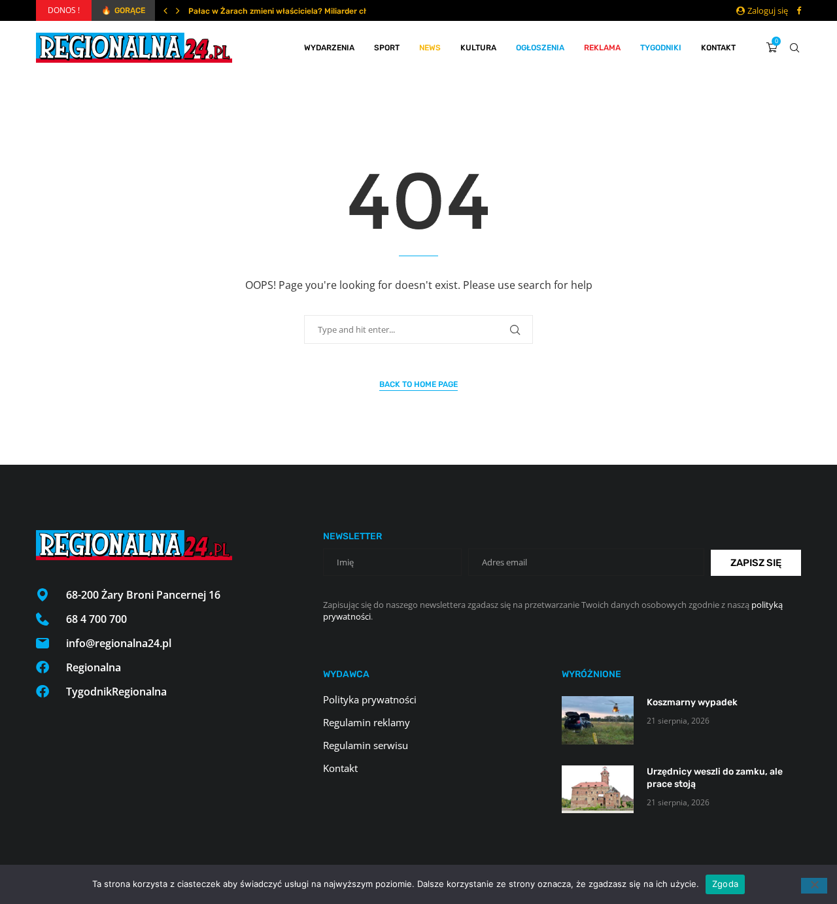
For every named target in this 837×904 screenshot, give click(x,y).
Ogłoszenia (540, 47)
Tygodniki (660, 47)
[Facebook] (798, 10)
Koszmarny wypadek (692, 702)
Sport (387, 47)
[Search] (794, 48)
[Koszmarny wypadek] (598, 720)
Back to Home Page (418, 384)
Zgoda (725, 884)
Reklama (602, 47)
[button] (165, 10)
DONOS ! (64, 10)
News (430, 47)
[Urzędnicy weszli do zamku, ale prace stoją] (598, 789)
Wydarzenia (329, 47)
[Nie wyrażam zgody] (814, 886)
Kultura (478, 47)
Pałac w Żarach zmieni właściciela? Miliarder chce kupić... (297, 11)
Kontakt (718, 47)
